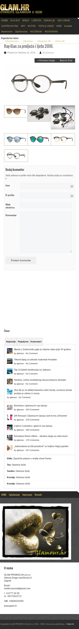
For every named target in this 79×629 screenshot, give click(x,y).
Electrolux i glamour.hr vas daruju (30, 405)
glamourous (12, 41)
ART (23, 26)
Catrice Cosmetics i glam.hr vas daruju (33, 426)
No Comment (31, 353)
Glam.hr (69, 624)
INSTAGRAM (51, 31)
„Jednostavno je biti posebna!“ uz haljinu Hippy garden (41, 446)
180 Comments (32, 430)
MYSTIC (32, 26)
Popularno (23, 341)
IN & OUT (15, 20)
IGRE (59, 26)
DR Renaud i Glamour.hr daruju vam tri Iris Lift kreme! (40, 416)
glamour (28, 41)
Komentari (36, 341)
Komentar (11, 215)
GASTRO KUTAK (9, 26)
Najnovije (11, 341)
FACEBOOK (36, 31)
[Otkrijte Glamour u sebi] (21, 13)
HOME (4, 20)
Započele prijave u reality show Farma (32, 458)
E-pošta (10, 195)
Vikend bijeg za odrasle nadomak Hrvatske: (35, 359)
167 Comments (32, 450)
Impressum (6, 31)
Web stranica (10, 206)
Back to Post (66, 60)
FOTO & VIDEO (46, 26)
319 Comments (32, 409)
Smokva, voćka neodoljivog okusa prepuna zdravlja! (40, 380)
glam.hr (60, 41)
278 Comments (32, 420)
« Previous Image (46, 60)
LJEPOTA (36, 20)
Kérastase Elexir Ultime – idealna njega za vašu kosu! (41, 436)
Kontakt (68, 26)
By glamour (48, 52)
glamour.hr (44, 41)
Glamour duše (19, 465)
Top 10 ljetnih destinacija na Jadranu (32, 369)
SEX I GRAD (64, 20)
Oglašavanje (21, 31)
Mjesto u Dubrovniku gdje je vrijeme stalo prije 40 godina (42, 349)
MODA (25, 20)
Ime (8, 185)
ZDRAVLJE (49, 20)
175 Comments (32, 440)
